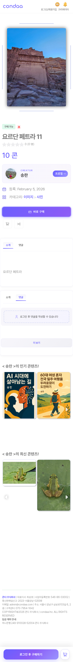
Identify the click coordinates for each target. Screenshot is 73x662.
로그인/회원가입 (49, 9)
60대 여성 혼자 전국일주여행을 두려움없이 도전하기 (54, 403)
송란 (24, 175)
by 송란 (8, 412)
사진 (40, 197)
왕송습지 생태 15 (16, 473)
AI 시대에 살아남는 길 (19, 406)
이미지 (28, 197)
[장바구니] (65, 654)
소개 (8, 245)
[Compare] (18, 223)
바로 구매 (38, 211)
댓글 (21, 245)
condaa (13, 6)
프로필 (59, 173)
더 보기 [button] (36, 342)
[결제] (57, 4)
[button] (65, 4)
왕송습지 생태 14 (50, 498)
